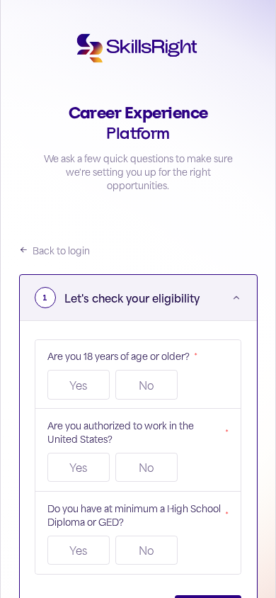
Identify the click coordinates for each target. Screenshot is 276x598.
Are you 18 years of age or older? (122, 355)
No (146, 384)
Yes (78, 384)
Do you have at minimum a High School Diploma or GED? (138, 514)
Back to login (61, 249)
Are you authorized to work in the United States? (138, 431)
